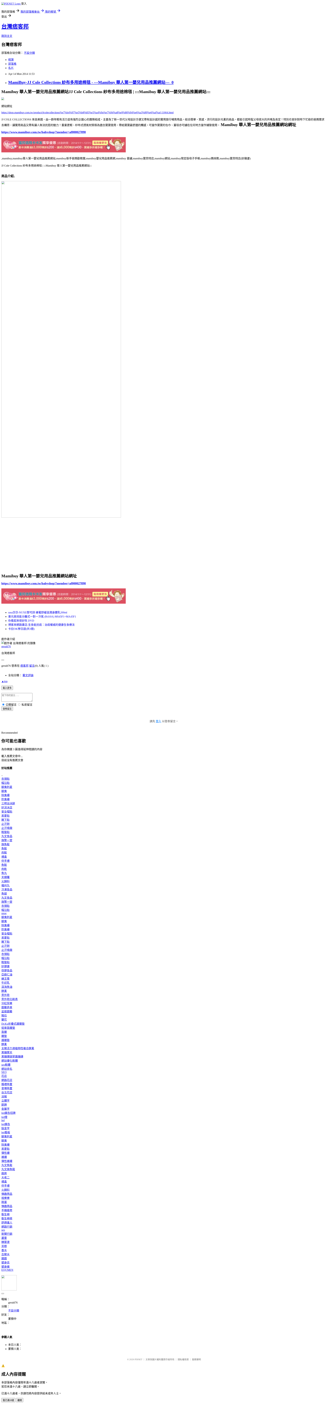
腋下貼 (5, 819)
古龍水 (5, 1254)
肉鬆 (4, 852)
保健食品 (6, 970)
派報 (4, 1096)
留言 (32, 665)
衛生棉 (5, 1214)
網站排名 (6, 1068)
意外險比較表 (9, 999)
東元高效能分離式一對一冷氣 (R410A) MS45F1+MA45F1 (42, 616)
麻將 (4, 1173)
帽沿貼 (5, 782)
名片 (11, 67)
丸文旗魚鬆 (8, 1169)
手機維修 (6, 1210)
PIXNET (138, 1359)
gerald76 (6, 646)
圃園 (4, 1258)
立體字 (5, 1100)
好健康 (5, 966)
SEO (4, 1072)
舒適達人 (6, 1222)
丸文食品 (6, 836)
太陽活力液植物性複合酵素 (17, 1048)
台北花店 (6, 1092)
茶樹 (4, 1246)
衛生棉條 (6, 1218)
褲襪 (4, 1157)
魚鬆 (4, 848)
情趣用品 (6, 1193)
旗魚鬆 (5, 844)
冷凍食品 (6, 889)
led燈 (4, 1117)
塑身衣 (5, 1262)
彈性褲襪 (6, 1161)
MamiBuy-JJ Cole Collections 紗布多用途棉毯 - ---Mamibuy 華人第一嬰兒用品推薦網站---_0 (91, 82)
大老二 (5, 1177)
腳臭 (4, 791)
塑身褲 (5, 1266)
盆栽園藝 (6, 1011)
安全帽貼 (6, 811)
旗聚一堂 (6, 840)
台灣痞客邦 (15, 26)
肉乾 (4, 869)
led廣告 (5, 1124)
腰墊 (4, 1036)
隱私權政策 (183, 1359)
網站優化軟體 (9, 1060)
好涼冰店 (6, 807)
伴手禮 (5, 860)
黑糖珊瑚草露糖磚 (12, 1056)
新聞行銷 (6, 1233)
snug (3, 913)
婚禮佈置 (6, 1084)
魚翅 (4, 893)
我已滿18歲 (8, 1400)
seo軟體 (5, 1064)
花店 (4, 1076)
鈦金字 (5, 1128)
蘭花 (4, 1019)
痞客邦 (24, 665)
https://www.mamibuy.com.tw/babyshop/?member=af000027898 (43, 132)
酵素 (4, 991)
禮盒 (4, 856)
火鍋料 (5, 881)
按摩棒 (5, 1198)
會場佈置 (6, 1088)
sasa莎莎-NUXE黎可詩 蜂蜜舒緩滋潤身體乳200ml (37, 612)
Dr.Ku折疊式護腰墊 (13, 1023)
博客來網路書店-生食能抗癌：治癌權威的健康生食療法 (41, 624)
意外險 (5, 995)
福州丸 (5, 885)
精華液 (5, 1242)
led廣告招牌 (8, 1112)
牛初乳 (5, 982)
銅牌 (4, 1104)
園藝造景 (6, 1007)
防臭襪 (5, 799)
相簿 (11, 59)
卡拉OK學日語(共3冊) (21, 628)
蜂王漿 (5, 978)
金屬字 (5, 1108)
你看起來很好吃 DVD (21, 620)
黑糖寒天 (6, 1052)
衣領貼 (5, 778)
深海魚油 (6, 986)
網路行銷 (6, 1226)
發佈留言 (7, 709)
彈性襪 (5, 1152)
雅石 (4, 1015)
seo (3, 1229)
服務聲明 (196, 1359)
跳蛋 (4, 1202)
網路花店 (6, 1080)
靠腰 (4, 1032)
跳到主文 (6, 36)
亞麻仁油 (6, 974)
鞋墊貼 (5, 832)
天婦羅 (5, 877)
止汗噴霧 (6, 828)
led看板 (5, 1132)
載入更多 (7, 688)
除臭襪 (5, 795)
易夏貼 (5, 815)
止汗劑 (5, 823)
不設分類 (29, 52)
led (3, 1120)
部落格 (12, 63)
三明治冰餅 (8, 803)
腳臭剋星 (6, 787)
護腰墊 (5, 1040)
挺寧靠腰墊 (8, 1027)
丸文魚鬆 (6, 1165)
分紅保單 (6, 1003)
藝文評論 (28, 675)
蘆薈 (4, 1238)
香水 (4, 1250)
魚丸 (4, 873)
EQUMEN (7, 1269)
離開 (19, 1400)
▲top (4, 681)
